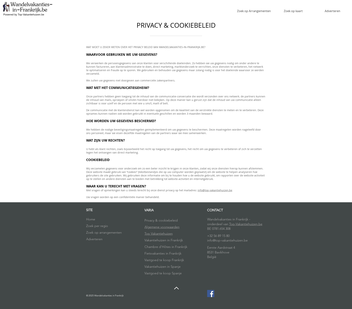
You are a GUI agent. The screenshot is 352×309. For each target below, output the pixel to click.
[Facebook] (210, 293)
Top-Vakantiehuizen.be (245, 224)
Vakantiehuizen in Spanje (162, 267)
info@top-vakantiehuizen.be (215, 190)
